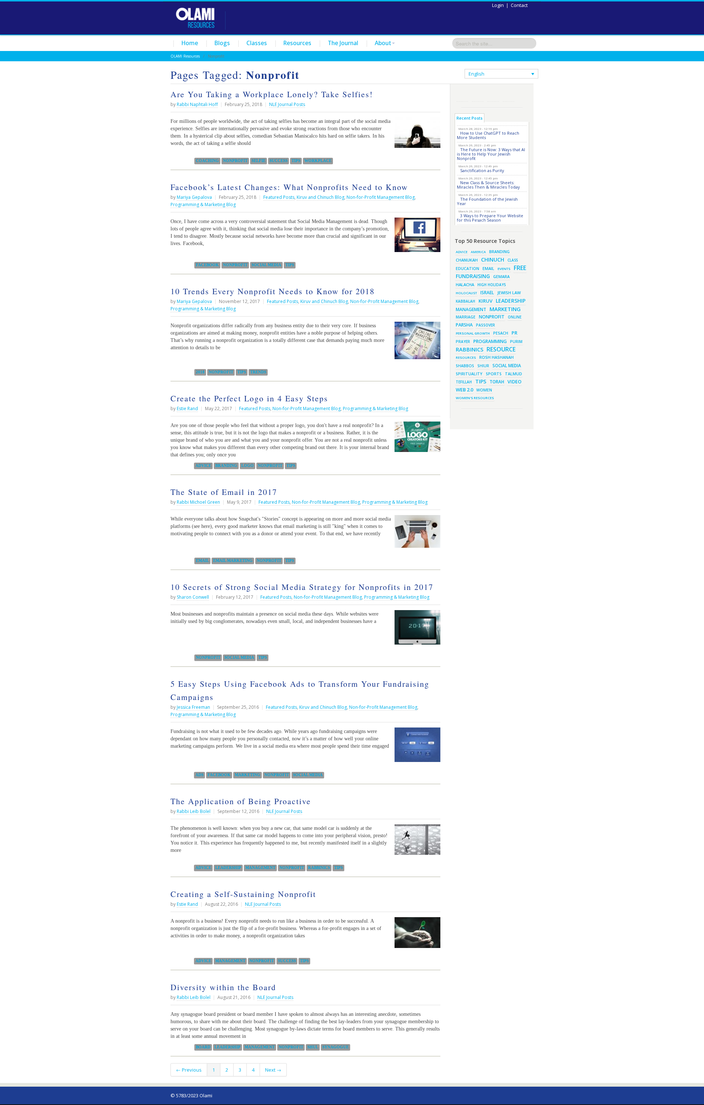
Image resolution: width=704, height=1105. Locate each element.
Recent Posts (469, 118)
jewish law (509, 292)
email (202, 560)
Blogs (222, 43)
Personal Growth (473, 333)
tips (296, 160)
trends (258, 372)
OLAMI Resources (185, 56)
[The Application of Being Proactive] (415, 842)
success (278, 160)
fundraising (473, 276)
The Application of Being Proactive (240, 801)
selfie (258, 160)
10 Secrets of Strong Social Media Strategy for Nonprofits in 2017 (301, 586)
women (484, 390)
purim (516, 341)
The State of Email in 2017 (223, 491)
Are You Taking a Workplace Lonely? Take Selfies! (271, 94)
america (478, 251)
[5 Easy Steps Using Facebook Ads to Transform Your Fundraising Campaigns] (415, 747)
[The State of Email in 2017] (415, 534)
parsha (464, 325)
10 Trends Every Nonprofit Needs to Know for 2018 (272, 291)
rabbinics (319, 867)
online (514, 317)
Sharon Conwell (193, 597)
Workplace (317, 160)
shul (312, 1047)
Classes (256, 43)
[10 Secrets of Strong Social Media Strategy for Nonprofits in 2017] (415, 630)
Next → (273, 1069)
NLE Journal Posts (287, 104)
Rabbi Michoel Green (198, 502)
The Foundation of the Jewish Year (487, 201)
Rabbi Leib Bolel (193, 811)
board (203, 1047)
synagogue (335, 1047)
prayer (463, 341)
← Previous (189, 1069)
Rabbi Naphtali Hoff (197, 104)
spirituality (469, 373)
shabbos (465, 365)
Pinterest (493, 96)
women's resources (475, 397)
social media (266, 265)
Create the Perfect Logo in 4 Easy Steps (249, 398)
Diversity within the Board (223, 987)
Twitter (478, 96)
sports (494, 373)
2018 (200, 372)
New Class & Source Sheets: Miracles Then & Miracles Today (488, 185)
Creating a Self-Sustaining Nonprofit (243, 894)
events (504, 268)
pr (514, 332)
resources (466, 357)
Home (190, 43)
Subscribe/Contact (508, 96)
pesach (500, 333)
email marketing (233, 560)
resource (501, 349)
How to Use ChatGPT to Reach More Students (488, 135)
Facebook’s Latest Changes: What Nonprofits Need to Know (289, 187)
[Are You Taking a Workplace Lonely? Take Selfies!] (415, 135)
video (514, 381)
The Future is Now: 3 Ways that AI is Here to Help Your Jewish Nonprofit (491, 154)
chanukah (467, 260)
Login (498, 5)
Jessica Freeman (193, 707)
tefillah (464, 381)
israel (487, 292)
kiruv (485, 301)
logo (247, 465)
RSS (462, 96)
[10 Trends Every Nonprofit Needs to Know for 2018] (415, 343)
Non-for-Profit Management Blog (380, 197)
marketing (247, 775)
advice (203, 465)
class (512, 260)
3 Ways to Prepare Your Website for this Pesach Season (490, 218)
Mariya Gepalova (194, 197)
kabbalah (465, 301)
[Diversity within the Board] (438, 1014)
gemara (501, 276)
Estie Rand (187, 408)
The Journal (343, 43)
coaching (207, 160)
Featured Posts (278, 197)
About (383, 43)
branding (226, 465)
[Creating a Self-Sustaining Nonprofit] (415, 935)
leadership (228, 867)
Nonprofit (235, 160)
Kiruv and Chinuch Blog (320, 197)
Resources (297, 43)
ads (199, 775)
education (467, 268)
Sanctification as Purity (482, 170)
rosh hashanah (496, 357)
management (260, 867)
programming (490, 341)
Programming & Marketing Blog (203, 204)
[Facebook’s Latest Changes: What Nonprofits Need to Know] (415, 238)
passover (485, 325)
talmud (513, 373)
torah (496, 381)
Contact (519, 5)
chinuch (492, 259)
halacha (465, 284)
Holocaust (466, 293)
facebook (207, 265)
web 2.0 (464, 389)
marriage (466, 317)
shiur (483, 365)
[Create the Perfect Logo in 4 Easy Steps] (415, 439)
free (520, 268)
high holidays (491, 284)
